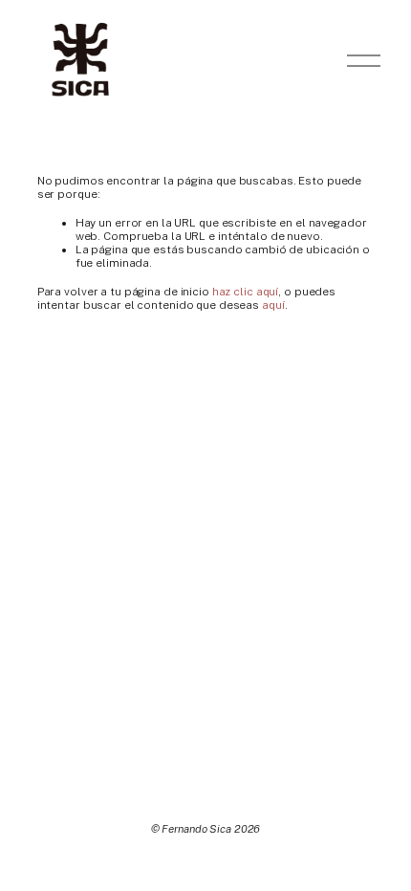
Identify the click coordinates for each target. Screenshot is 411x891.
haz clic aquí (245, 291)
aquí (273, 305)
